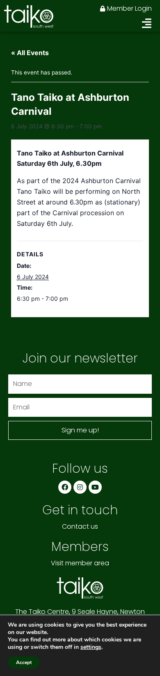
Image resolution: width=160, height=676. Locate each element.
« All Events (30, 53)
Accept (24, 662)
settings (90, 647)
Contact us (80, 526)
